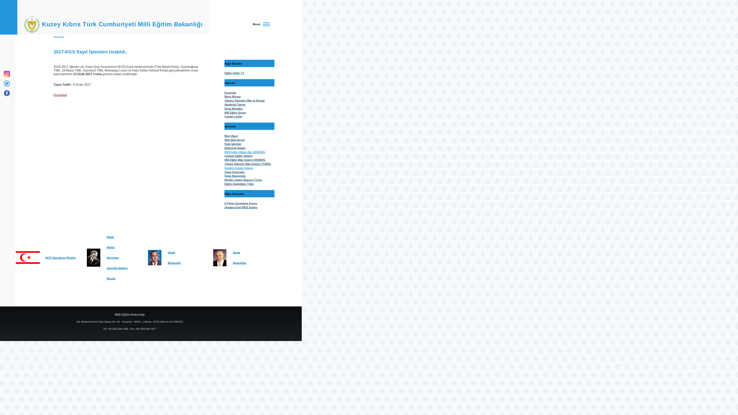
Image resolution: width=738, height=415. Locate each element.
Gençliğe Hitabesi (117, 268)
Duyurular (60, 95)
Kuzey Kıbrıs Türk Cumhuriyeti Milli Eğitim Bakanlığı (122, 24)
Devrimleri (113, 257)
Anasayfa (59, 37)
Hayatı (110, 237)
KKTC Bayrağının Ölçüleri (60, 257)
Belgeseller (174, 262)
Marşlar (111, 278)
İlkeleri (111, 247)
